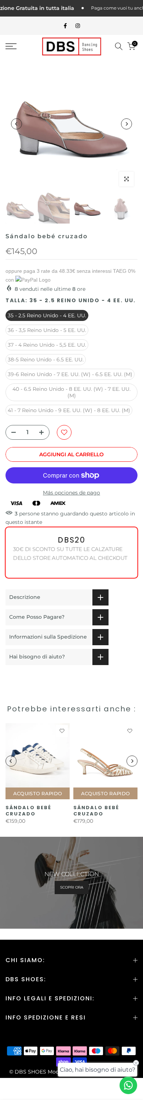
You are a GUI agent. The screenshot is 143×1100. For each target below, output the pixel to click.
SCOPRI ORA (71, 887)
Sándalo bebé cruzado (28, 810)
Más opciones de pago (71, 492)
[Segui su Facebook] (65, 25)
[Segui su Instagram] (77, 25)
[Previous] (16, 123)
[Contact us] (128, 1085)
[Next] (126, 123)
